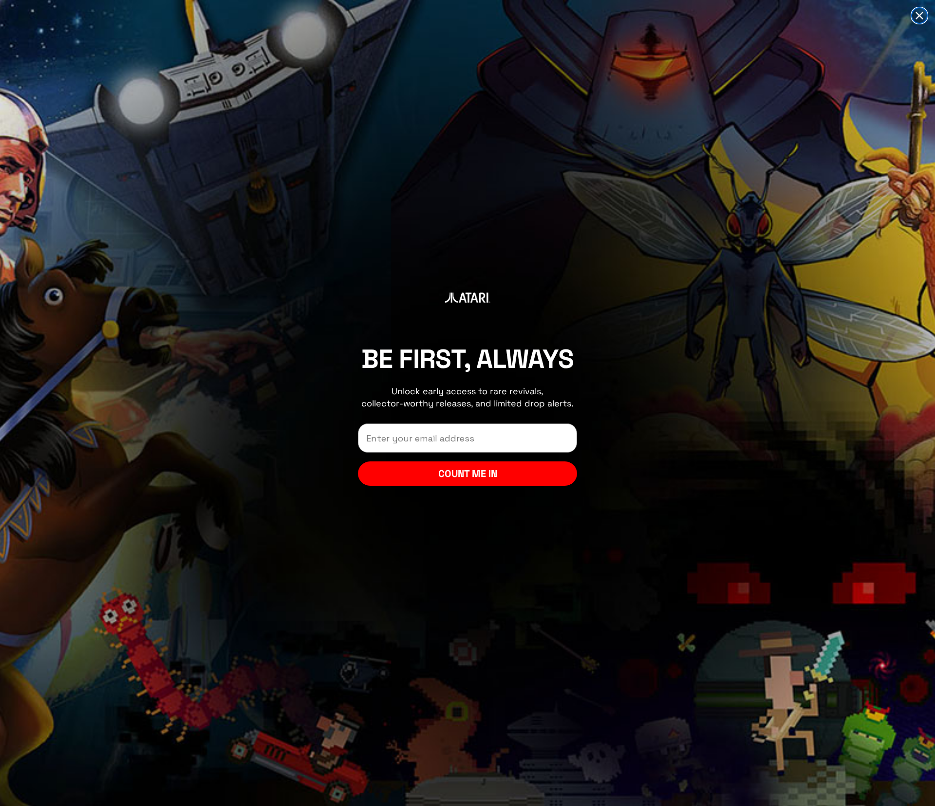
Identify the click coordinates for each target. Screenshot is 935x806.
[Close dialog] (919, 15)
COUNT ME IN (467, 473)
